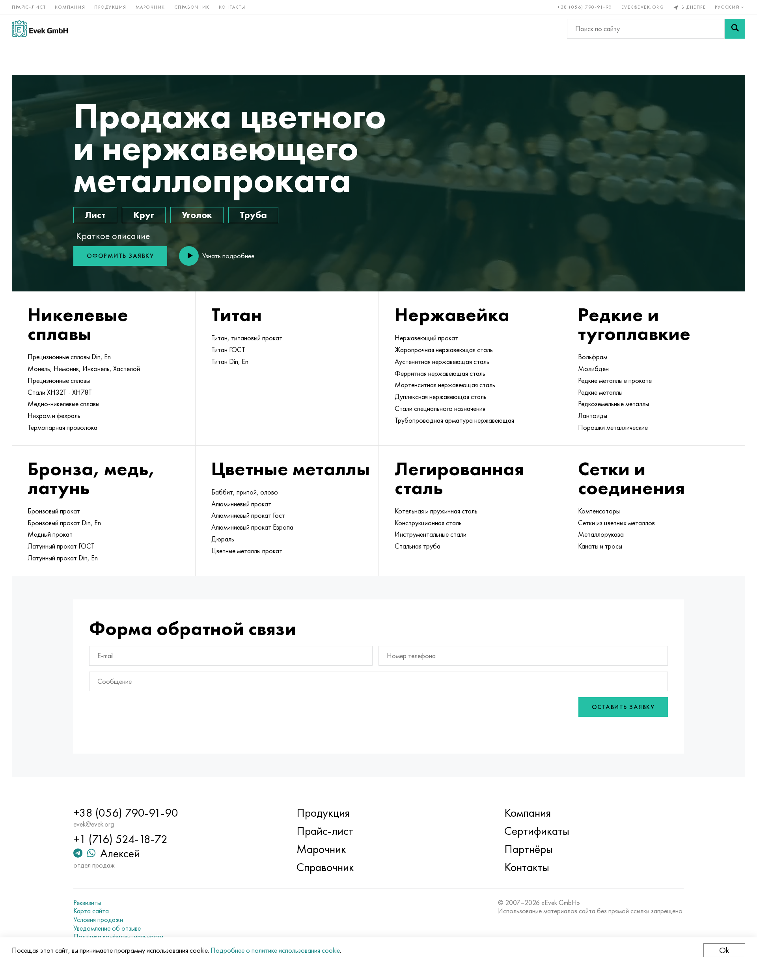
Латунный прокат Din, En (63, 558)
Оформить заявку (120, 256)
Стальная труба (417, 546)
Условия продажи (98, 919)
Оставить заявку (623, 707)
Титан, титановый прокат (246, 338)
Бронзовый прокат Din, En (64, 523)
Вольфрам (592, 357)
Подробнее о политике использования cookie (275, 950)
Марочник (150, 7)
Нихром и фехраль (54, 416)
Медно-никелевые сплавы (63, 404)
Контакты (232, 7)
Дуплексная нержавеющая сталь (441, 397)
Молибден (593, 369)
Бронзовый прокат (54, 511)
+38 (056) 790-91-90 (584, 7)
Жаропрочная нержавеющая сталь (444, 350)
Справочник (192, 7)
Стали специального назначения (440, 408)
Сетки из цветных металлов (616, 523)
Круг (143, 215)
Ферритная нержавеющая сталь (440, 373)
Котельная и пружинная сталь (436, 511)
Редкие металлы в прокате (615, 380)
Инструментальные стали (430, 534)
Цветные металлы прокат (246, 551)
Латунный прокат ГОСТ (61, 546)
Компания (70, 7)
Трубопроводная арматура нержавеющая (454, 420)
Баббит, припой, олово (244, 492)
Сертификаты (536, 831)
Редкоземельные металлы (613, 404)
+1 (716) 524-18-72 (120, 839)
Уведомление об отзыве (107, 928)
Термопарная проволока (62, 427)
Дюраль (222, 539)
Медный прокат (50, 534)
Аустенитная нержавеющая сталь (442, 362)
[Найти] (735, 29)
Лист (95, 215)
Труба (253, 215)
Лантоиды (592, 416)
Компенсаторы (599, 511)
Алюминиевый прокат (241, 504)
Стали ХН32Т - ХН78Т (60, 392)
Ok (724, 950)
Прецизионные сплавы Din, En (69, 357)
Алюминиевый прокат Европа (252, 527)
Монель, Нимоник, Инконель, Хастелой (84, 369)
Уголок (197, 215)
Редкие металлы (600, 392)
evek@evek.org (642, 7)
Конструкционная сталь (428, 523)
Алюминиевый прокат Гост (248, 515)
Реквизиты (87, 902)
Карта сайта (91, 911)
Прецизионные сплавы (59, 380)
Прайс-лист (29, 7)
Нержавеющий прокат (426, 338)
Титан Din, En (229, 362)
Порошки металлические (613, 427)
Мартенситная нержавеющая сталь (445, 385)
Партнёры (528, 849)
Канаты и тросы (600, 546)
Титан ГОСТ (228, 350)
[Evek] (40, 28)
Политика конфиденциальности (118, 936)
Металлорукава (601, 534)
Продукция (110, 7)
